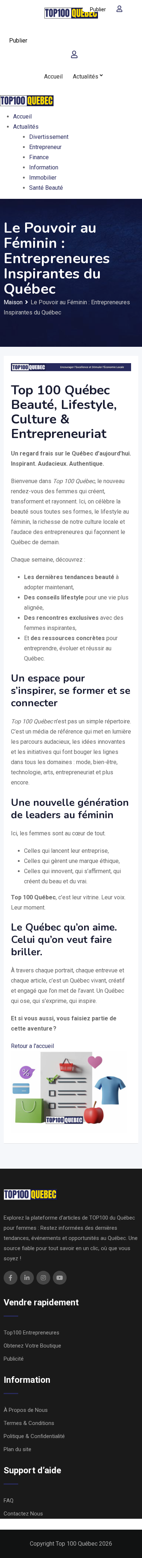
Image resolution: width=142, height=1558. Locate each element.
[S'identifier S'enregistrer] (74, 54)
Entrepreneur (45, 147)
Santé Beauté (46, 187)
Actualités (85, 76)
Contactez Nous (23, 1513)
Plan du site (17, 1449)
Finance (39, 157)
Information (43, 167)
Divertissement (48, 136)
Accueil (53, 76)
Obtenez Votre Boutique (32, 1345)
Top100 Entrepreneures (31, 1332)
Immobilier (42, 177)
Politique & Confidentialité (34, 1436)
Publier (18, 40)
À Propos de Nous (26, 1410)
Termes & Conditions (29, 1423)
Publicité (14, 1359)
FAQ (8, 1500)
